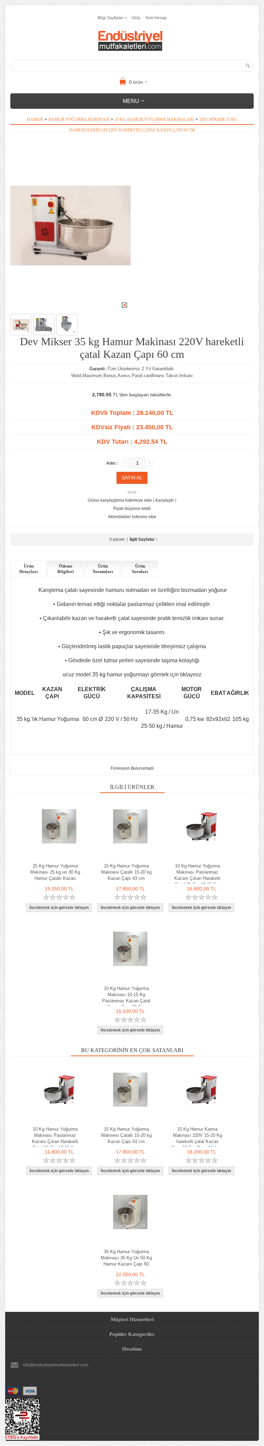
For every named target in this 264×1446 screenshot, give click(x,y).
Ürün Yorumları (102, 568)
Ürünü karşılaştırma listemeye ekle (120, 500)
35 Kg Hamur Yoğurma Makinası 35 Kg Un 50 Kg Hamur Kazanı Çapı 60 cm (126, 1261)
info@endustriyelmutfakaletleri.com (55, 1365)
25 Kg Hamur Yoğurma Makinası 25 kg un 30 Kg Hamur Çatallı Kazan (55, 872)
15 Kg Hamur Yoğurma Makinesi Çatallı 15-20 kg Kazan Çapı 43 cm (126, 872)
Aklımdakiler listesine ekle (132, 516)
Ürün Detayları (28, 568)
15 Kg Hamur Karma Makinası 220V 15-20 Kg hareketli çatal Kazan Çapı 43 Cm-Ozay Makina (197, 1138)
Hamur (35, 119)
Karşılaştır (164, 500)
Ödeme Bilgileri (65, 568)
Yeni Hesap (156, 17)
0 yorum (116, 539)
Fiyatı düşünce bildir (132, 508)
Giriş (136, 17)
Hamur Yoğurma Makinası (78, 119)
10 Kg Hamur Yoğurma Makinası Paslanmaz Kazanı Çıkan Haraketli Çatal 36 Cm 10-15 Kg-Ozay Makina (197, 878)
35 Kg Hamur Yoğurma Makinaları (154, 119)
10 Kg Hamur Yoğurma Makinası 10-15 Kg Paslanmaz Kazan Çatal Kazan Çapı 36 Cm (126, 998)
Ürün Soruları (140, 568)
